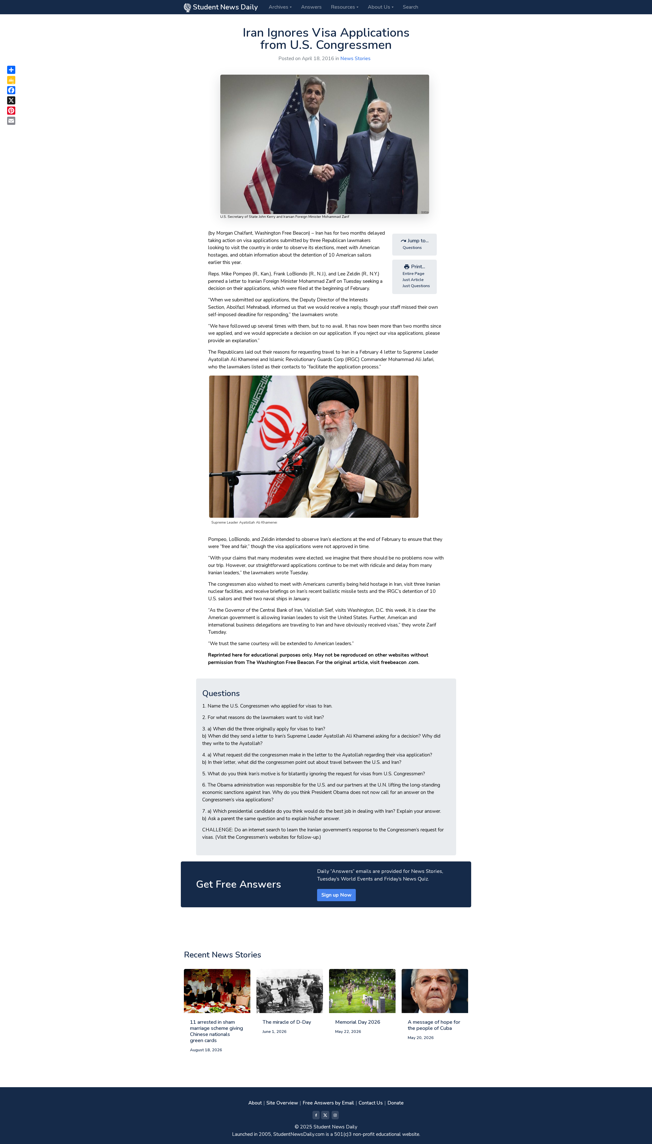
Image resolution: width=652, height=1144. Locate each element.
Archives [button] (278, 7)
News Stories (355, 58)
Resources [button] (343, 7)
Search (410, 7)
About (255, 1103)
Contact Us (371, 1103)
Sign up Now (336, 895)
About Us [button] (379, 7)
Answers (311, 7)
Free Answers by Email (328, 1103)
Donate (395, 1103)
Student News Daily (224, 7)
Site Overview (282, 1103)
